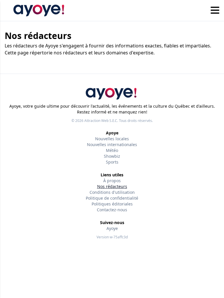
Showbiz (112, 156)
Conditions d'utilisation (112, 192)
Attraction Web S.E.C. (101, 120)
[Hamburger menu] (215, 10)
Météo (112, 150)
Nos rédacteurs (112, 186)
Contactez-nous (112, 209)
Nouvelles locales (112, 138)
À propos (112, 180)
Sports (112, 162)
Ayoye (112, 228)
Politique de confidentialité (112, 198)
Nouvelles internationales (112, 144)
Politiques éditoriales (112, 204)
